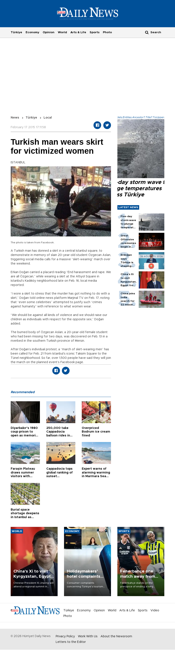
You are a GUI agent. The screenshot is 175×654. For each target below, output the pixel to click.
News (15, 117)
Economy (32, 32)
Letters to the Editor (71, 641)
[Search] (147, 32)
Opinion (48, 32)
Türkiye (16, 32)
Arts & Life (78, 32)
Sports (94, 32)
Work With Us (88, 636)
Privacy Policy (65, 636)
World (62, 32)
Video (154, 610)
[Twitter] (107, 125)
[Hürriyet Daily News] (87, 13)
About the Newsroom (116, 636)
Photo (107, 32)
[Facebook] (97, 125)
